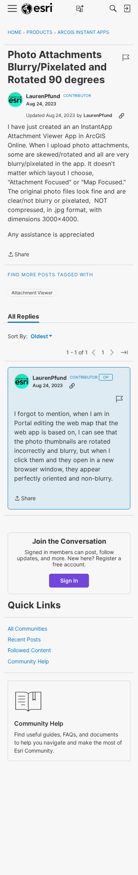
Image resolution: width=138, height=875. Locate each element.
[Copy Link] (121, 115)
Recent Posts (24, 639)
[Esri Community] (37, 8)
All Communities (27, 628)
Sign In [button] (69, 580)
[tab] (23, 316)
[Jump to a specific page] (124, 352)
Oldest (40, 336)
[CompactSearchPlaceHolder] (113, 8)
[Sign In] (127, 8)
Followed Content (29, 650)
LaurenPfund (43, 96)
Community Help (28, 661)
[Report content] (125, 58)
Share (18, 255)
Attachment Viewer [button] (32, 293)
